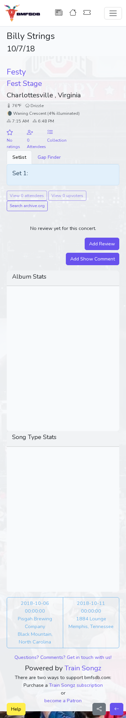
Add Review (102, 243)
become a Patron (63, 700)
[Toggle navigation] (113, 13)
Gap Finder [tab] (49, 157)
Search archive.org (27, 205)
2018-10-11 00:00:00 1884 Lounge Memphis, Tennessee (91, 615)
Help (16, 709)
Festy (16, 71)
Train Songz (83, 668)
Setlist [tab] (19, 157)
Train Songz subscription (76, 685)
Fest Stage (24, 84)
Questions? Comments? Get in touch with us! (63, 657)
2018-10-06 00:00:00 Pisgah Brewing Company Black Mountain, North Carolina (35, 622)
